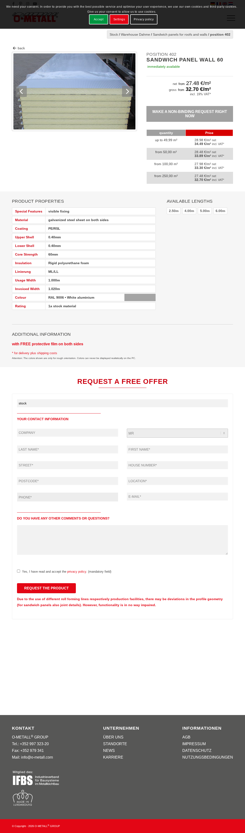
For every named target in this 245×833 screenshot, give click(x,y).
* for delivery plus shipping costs (34, 353)
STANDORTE (115, 744)
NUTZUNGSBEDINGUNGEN (207, 757)
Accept (99, 19)
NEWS (109, 751)
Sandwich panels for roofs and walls (180, 34)
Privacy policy (144, 19)
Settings (119, 19)
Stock (114, 34)
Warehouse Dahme (135, 34)
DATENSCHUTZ (197, 751)
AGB (186, 737)
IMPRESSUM (194, 744)
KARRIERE (113, 757)
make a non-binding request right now (189, 114)
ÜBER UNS (113, 737)
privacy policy (76, 571)
